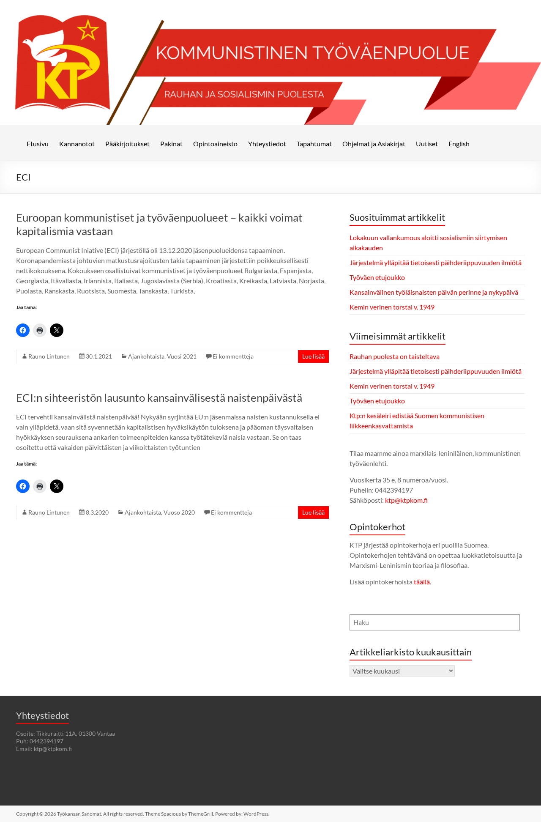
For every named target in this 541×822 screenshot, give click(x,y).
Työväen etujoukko (377, 277)
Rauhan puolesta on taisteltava (395, 356)
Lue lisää (313, 356)
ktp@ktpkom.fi (406, 500)
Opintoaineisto (215, 144)
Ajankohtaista (146, 356)
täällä (422, 582)
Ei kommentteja (233, 356)
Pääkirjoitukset (127, 144)
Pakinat (171, 144)
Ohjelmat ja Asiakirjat (373, 144)
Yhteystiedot (267, 144)
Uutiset (427, 144)
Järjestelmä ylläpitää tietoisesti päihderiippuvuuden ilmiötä (436, 262)
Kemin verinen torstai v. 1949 (392, 307)
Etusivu (38, 144)
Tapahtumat (314, 144)
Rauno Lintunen (49, 356)
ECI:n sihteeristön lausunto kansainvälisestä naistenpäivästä (159, 397)
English (459, 144)
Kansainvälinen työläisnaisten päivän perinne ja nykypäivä (434, 292)
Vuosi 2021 (182, 356)
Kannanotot (77, 144)
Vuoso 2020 (179, 512)
